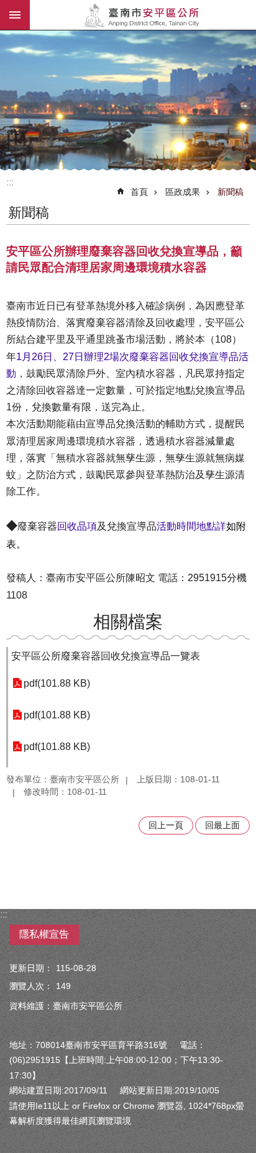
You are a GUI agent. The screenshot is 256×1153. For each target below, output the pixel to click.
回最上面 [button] (222, 825)
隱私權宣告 (44, 934)
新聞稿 (230, 192)
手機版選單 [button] (15, 15)
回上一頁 (166, 825)
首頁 (139, 192)
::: (10, 182)
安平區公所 (143, 15)
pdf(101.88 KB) (57, 683)
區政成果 (182, 192)
